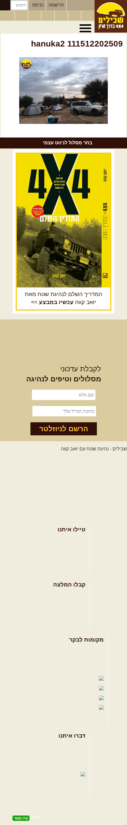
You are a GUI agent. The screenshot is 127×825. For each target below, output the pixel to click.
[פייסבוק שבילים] (35, 15)
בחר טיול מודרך (69, 549)
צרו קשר (77, 755)
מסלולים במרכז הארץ (64, 604)
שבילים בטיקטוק (80, 713)
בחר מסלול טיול (69, 539)
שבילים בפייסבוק (79, 650)
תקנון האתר (73, 765)
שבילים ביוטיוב (82, 669)
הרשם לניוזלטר (63, 429)
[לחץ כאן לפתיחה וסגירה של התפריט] (86, 28)
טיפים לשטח (73, 623)
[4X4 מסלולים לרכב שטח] (63, 220)
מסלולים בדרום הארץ (64, 614)
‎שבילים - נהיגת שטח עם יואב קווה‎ (94, 448)
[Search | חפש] (5, 5)
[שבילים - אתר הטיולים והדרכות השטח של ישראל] (111, 16)
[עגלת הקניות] (75, 15)
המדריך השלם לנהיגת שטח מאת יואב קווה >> (63, 298)
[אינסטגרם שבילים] (48, 15)
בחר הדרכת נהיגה (67, 559)
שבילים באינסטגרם (39, 698)
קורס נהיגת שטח (68, 568)
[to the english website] (6, 15)
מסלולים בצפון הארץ (64, 594)
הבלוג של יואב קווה (41, 678)
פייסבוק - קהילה (81, 659)
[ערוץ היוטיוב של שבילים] (61, 15)
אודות (79, 745)
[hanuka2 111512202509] (63, 90)
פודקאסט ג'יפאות (45, 688)
